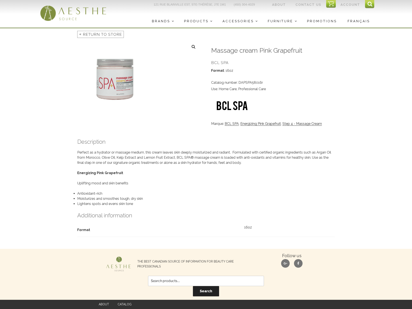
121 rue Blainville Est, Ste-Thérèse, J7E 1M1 (190, 4)
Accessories (238, 21)
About (279, 5)
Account (350, 5)
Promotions (322, 21)
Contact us (308, 5)
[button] (193, 47)
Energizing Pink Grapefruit (260, 124)
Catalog (125, 304)
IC (332, 4)
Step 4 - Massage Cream (302, 124)
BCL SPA (232, 124)
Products (196, 21)
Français (359, 21)
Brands (161, 21)
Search (206, 291)
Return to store (100, 34)
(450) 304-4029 (244, 4)
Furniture (280, 21)
